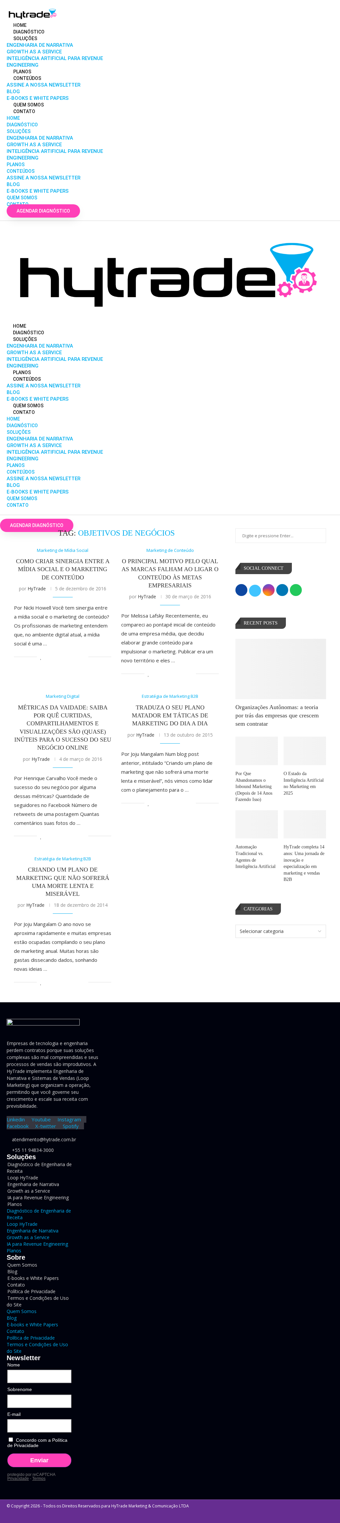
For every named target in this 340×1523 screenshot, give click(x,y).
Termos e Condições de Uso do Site (38, 1301)
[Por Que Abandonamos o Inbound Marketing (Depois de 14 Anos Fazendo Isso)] (256, 751)
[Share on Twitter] (55, 657)
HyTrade (37, 588)
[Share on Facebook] (48, 657)
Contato (24, 111)
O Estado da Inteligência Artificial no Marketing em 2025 (304, 783)
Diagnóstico (28, 31)
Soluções (25, 38)
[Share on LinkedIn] (62, 657)
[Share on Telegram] (76, 657)
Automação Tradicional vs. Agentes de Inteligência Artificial (255, 856)
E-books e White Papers (38, 98)
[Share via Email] (83, 657)
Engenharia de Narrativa (40, 45)
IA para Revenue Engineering (38, 1197)
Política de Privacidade (31, 1338)
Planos (22, 71)
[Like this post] (41, 657)
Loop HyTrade (22, 1224)
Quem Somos (28, 104)
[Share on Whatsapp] (69, 657)
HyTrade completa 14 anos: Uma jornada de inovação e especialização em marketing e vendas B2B (304, 863)
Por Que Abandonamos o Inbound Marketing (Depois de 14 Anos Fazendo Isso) (253, 786)
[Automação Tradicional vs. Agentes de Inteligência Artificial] (256, 824)
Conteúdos (27, 78)
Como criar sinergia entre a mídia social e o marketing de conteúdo (63, 569)
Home (20, 25)
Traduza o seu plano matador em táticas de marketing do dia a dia (170, 715)
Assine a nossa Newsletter (43, 85)
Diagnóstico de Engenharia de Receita (39, 1167)
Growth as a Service (34, 52)
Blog (13, 92)
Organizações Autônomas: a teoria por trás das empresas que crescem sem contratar (277, 715)
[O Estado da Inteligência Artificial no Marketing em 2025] (305, 751)
